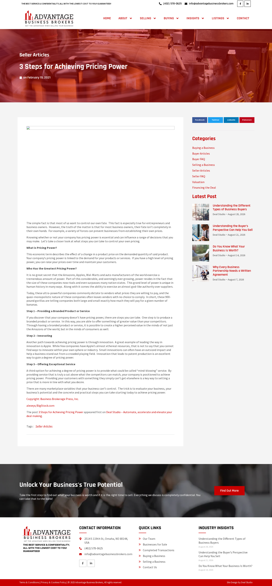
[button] (199, 120)
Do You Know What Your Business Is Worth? (229, 248)
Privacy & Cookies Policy (53, 582)
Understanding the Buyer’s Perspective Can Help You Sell (233, 228)
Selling (145, 18)
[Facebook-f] (240, 4)
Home (107, 18)
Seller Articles (34, 55)
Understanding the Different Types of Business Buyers (231, 207)
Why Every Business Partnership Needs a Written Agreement (232, 271)
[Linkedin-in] (247, 4)
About (122, 18)
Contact (243, 18)
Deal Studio (247, 582)
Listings (218, 18)
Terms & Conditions (29, 582)
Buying (169, 18)
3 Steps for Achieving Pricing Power (60, 412)
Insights (193, 18)
